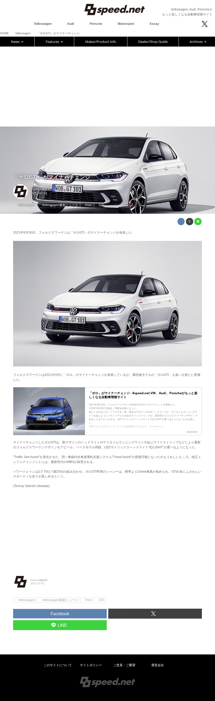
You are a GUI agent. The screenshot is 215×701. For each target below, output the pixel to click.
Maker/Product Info (100, 41)
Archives (196, 41)
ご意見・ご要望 (124, 665)
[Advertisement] (107, 85)
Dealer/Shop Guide (153, 41)
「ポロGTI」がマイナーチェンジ (51, 177)
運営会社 (157, 665)
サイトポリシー (91, 665)
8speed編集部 (41, 189)
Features (53, 41)
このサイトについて (58, 665)
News (15, 41)
